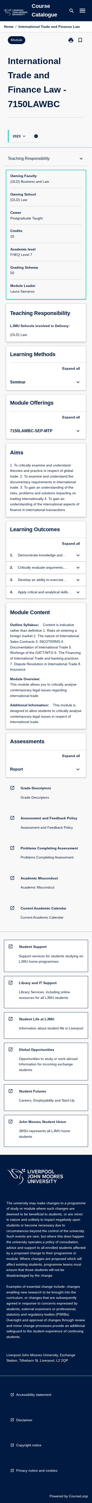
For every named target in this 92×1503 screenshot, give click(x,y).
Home (8, 27)
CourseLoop (78, 1496)
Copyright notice (28, 1445)
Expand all (71, 368)
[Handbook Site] (35, 1177)
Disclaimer (24, 1420)
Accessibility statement (33, 1395)
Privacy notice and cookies (36, 1470)
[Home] (15, 13)
